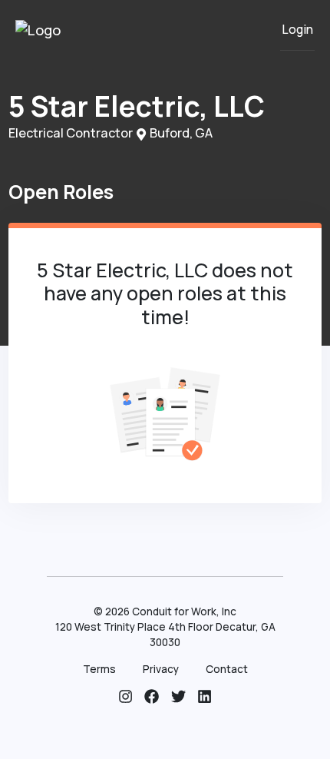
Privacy (161, 669)
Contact (227, 669)
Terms (99, 669)
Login (297, 30)
